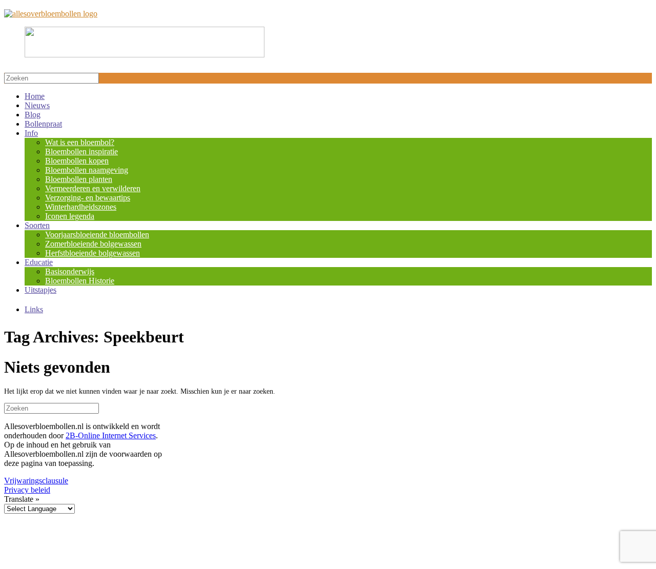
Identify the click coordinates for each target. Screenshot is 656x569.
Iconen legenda (69, 216)
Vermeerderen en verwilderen (92, 188)
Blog (32, 114)
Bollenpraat (43, 123)
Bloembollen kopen (77, 160)
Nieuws (37, 105)
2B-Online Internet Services (111, 435)
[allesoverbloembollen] (50, 13)
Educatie (39, 262)
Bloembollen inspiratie (81, 151)
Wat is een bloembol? (79, 142)
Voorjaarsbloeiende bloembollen (97, 234)
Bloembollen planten (78, 179)
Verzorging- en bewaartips (87, 197)
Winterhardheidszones (80, 206)
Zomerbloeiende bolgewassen (93, 243)
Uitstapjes (40, 290)
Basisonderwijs (69, 271)
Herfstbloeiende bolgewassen (92, 253)
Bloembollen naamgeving (86, 170)
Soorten (37, 225)
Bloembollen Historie (79, 280)
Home (35, 96)
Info (31, 133)
